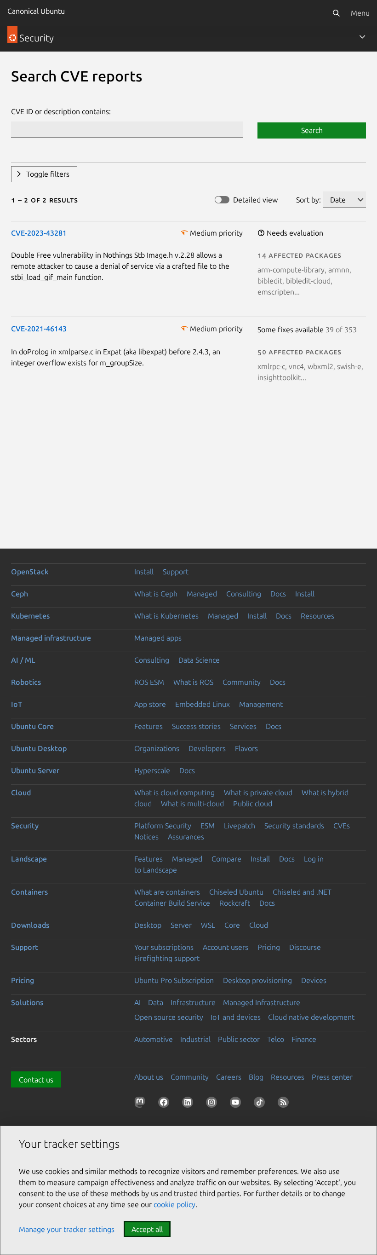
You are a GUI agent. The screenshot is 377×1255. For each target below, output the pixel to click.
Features (148, 726)
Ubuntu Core (32, 726)
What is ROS (193, 682)
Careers (228, 1077)
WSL (208, 925)
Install (144, 571)
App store (150, 704)
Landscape (29, 859)
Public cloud (252, 803)
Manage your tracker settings (66, 1229)
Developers (207, 748)
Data (155, 1002)
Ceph (19, 594)
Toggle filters (47, 174)
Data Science (199, 660)
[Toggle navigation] (362, 37)
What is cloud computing (174, 792)
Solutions (27, 1002)
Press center (332, 1077)
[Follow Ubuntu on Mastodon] (141, 1104)
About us (148, 1077)
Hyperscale (152, 770)
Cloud (21, 792)
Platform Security (162, 825)
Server (181, 925)
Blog (256, 1077)
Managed (202, 594)
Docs (278, 594)
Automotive (153, 1039)
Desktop (147, 925)
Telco (275, 1039)
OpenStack (30, 571)
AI (137, 1002)
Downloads (30, 925)
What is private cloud (258, 792)
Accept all (147, 1229)
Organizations (156, 748)
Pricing (268, 947)
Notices (146, 837)
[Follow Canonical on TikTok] (261, 1104)
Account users (225, 947)
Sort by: (308, 200)
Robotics (26, 682)
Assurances (186, 837)
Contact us (36, 1080)
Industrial (195, 1039)
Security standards (294, 825)
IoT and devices (236, 1017)
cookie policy (174, 1204)
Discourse (305, 947)
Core (232, 925)
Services (243, 726)
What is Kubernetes (166, 616)
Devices (313, 980)
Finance (303, 1039)
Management (261, 704)
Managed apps (158, 638)
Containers (29, 892)
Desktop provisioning (257, 980)
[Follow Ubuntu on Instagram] (213, 1104)
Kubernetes (30, 616)
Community (242, 682)
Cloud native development (311, 1017)
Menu (360, 13)
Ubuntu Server (35, 770)
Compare (226, 859)
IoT (16, 704)
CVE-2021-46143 (39, 328)
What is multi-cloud (192, 803)
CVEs (341, 825)
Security (25, 825)
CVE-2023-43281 (39, 233)
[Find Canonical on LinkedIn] (189, 1104)
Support (175, 571)
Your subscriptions (164, 947)
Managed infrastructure (51, 638)
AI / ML (23, 660)
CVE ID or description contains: (61, 111)
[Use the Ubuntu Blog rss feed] (285, 1104)
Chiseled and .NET (302, 892)
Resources (317, 616)
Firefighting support (167, 958)
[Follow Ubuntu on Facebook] (165, 1104)
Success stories (196, 726)
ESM (207, 825)
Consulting (243, 594)
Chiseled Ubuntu (236, 892)
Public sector (239, 1039)
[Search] (336, 13)
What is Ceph (155, 594)
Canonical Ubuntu (36, 11)
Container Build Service (172, 903)
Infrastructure (193, 1002)
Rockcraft (234, 903)
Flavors (246, 748)
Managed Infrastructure (261, 1002)
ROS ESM (149, 682)
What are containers (167, 892)
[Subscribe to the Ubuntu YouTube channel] (237, 1104)
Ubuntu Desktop (39, 748)
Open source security (168, 1017)
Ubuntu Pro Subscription (174, 980)
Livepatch (239, 825)
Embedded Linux (202, 704)
